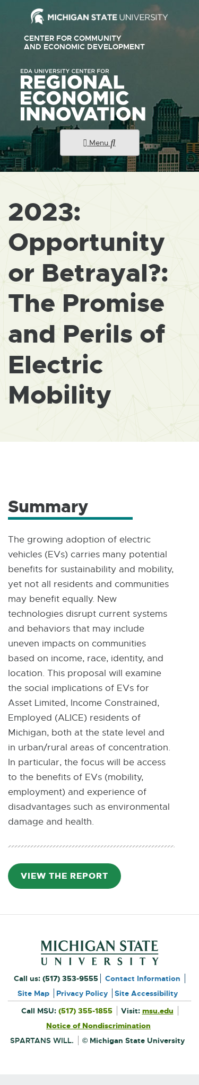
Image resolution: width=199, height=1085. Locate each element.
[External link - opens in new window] (99, 16)
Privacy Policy (82, 993)
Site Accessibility (146, 993)
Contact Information (142, 978)
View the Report (68, 879)
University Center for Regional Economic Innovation (100, 95)
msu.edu (158, 1011)
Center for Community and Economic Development (88, 42)
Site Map (33, 993)
